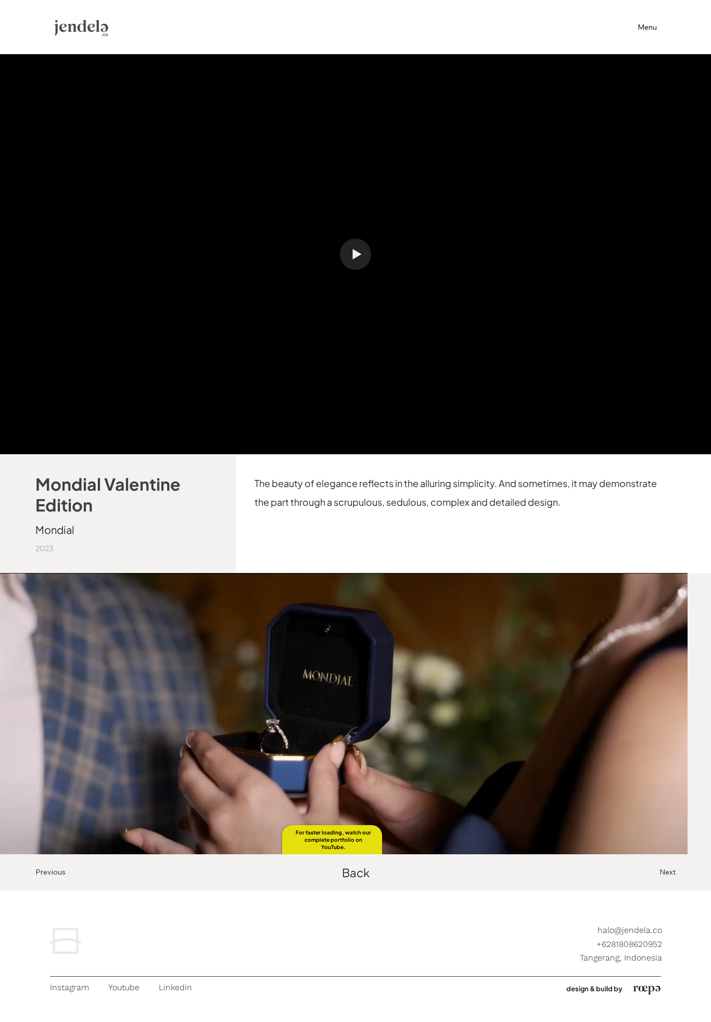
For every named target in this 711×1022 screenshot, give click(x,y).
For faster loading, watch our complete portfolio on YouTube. (333, 839)
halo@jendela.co (630, 930)
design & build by (594, 988)
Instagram (69, 987)
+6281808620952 (629, 944)
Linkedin (175, 987)
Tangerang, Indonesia (621, 958)
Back (356, 872)
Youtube (123, 987)
